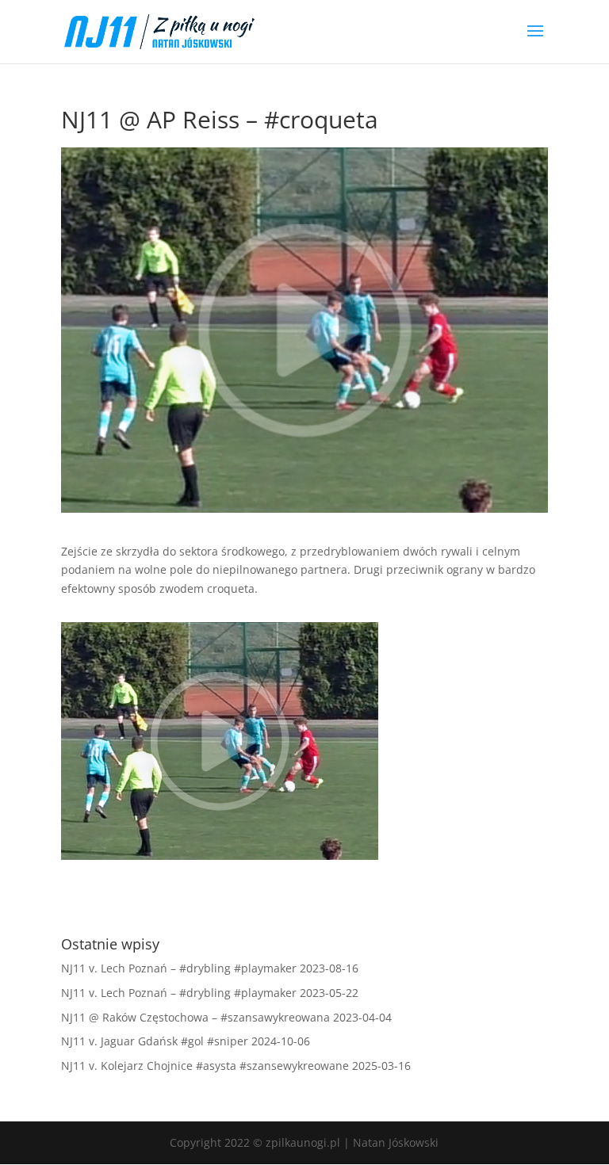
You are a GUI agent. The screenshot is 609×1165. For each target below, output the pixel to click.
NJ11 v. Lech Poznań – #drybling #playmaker (179, 968)
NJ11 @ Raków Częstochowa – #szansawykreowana (195, 1017)
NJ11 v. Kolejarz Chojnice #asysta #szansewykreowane (205, 1065)
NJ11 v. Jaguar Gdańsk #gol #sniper (154, 1040)
